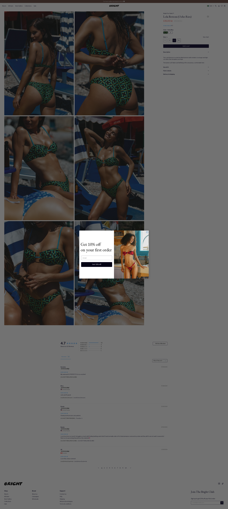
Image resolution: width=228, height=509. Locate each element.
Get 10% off (96, 264)
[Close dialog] (147, 232)
